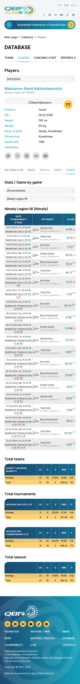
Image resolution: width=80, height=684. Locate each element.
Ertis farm (45, 245)
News (7, 638)
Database (27, 37)
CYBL (33, 644)
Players (23, 57)
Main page (10, 37)
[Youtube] (62, 15)
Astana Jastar (47, 253)
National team (39, 631)
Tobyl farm (45, 270)
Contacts (69, 644)
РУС (59, 5)
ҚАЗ (73, 5)
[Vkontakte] (56, 15)
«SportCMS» (37, 673)
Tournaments (13, 644)
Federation (11, 631)
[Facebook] (50, 15)
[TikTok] (67, 15)
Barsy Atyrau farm (49, 262)
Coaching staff (45, 57)
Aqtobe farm (46, 228)
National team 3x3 (42, 638)
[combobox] (40, 79)
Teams (9, 57)
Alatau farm (45, 236)
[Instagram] (44, 15)
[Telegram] (73, 15)
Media (66, 631)
